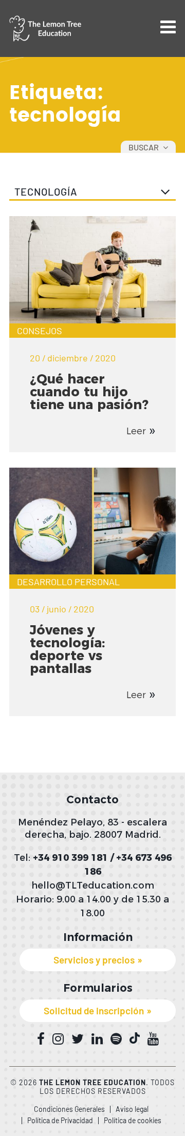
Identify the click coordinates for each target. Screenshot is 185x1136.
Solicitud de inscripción (94, 1010)
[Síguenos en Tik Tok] (135, 1038)
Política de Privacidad (60, 1120)
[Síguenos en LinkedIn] (97, 1039)
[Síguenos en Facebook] (41, 1039)
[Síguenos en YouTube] (153, 1039)
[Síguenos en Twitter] (77, 1039)
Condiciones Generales (69, 1109)
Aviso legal (132, 1109)
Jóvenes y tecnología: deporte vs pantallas (67, 649)
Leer (136, 431)
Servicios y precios (94, 960)
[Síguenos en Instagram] (58, 1039)
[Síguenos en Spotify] (116, 1039)
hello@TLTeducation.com (92, 885)
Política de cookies (132, 1120)
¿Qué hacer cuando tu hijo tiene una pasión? (89, 391)
